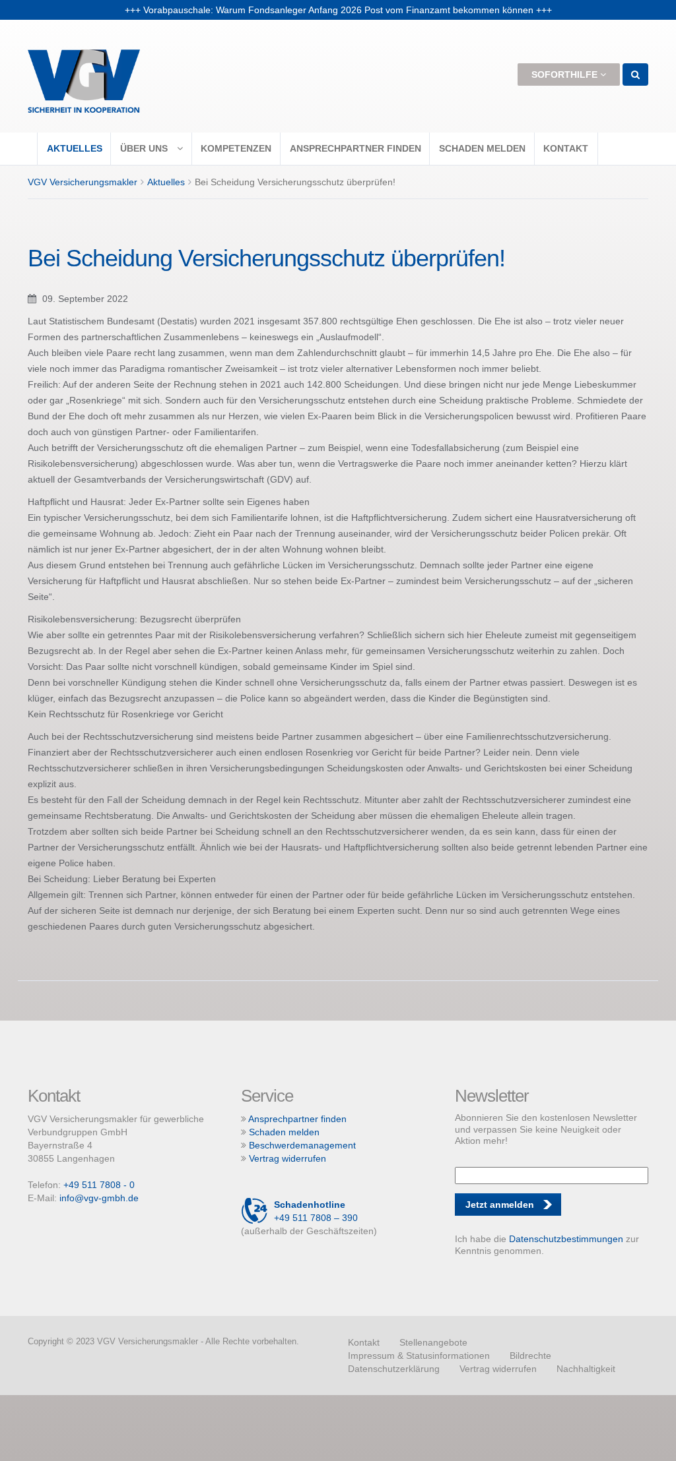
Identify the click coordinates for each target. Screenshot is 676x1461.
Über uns (145, 148)
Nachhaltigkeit (586, 1368)
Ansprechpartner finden (355, 148)
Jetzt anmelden (499, 1204)
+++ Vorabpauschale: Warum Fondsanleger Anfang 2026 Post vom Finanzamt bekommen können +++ (338, 10)
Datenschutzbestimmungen (566, 1239)
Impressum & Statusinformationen (419, 1355)
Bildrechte (530, 1355)
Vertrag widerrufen (287, 1158)
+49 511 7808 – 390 (316, 1211)
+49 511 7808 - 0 (99, 1184)
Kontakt (565, 148)
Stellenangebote (433, 1342)
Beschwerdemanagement (302, 1145)
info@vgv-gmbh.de (99, 1198)
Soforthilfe (565, 74)
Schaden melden (482, 148)
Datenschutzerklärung (394, 1368)
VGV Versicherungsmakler (82, 182)
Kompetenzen (236, 148)
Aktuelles (74, 148)
